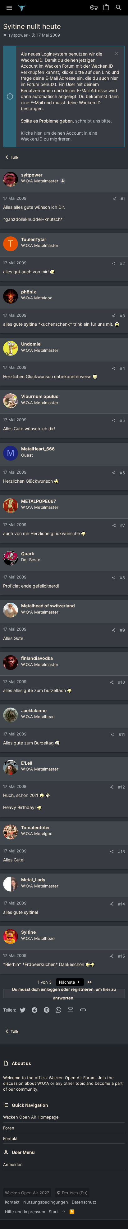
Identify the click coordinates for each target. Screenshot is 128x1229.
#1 (123, 198)
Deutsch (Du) (74, 1192)
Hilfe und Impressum (25, 1211)
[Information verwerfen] (116, 54)
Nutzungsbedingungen (45, 1202)
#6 (122, 472)
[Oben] (64, 1211)
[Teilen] (114, 199)
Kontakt (10, 1138)
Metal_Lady (33, 879)
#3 (122, 315)
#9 (122, 630)
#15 (121, 956)
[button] (9, 7)
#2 (122, 263)
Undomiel (31, 343)
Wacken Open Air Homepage (31, 1117)
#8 (122, 577)
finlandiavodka (37, 658)
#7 (122, 525)
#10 (121, 682)
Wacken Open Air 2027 (27, 1192)
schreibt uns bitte (93, 120)
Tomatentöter (35, 827)
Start (53, 1211)
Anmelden (13, 1164)
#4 (122, 368)
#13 (121, 851)
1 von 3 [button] (45, 982)
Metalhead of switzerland (48, 605)
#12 (121, 786)
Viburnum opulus (39, 396)
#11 (122, 734)
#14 (121, 903)
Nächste (67, 982)
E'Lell (26, 763)
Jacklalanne (34, 710)
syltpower (18, 35)
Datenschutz (84, 1202)
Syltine (28, 932)
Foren (8, 1127)
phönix (28, 291)
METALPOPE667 (38, 501)
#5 (122, 420)
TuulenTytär (33, 239)
